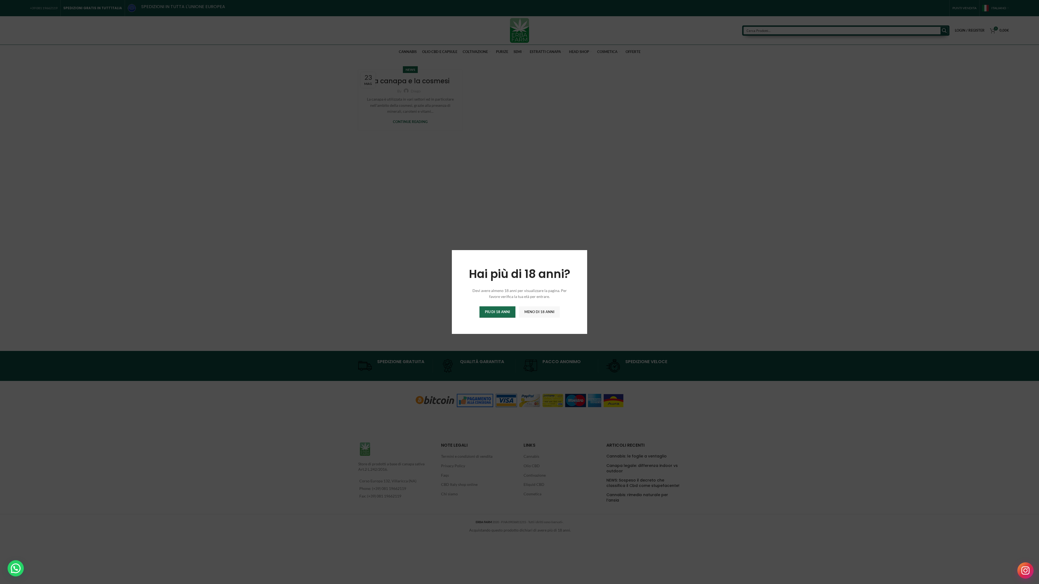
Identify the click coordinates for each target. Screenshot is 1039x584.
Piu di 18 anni (497, 312)
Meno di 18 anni (539, 312)
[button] (16, 568)
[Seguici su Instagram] (1025, 570)
